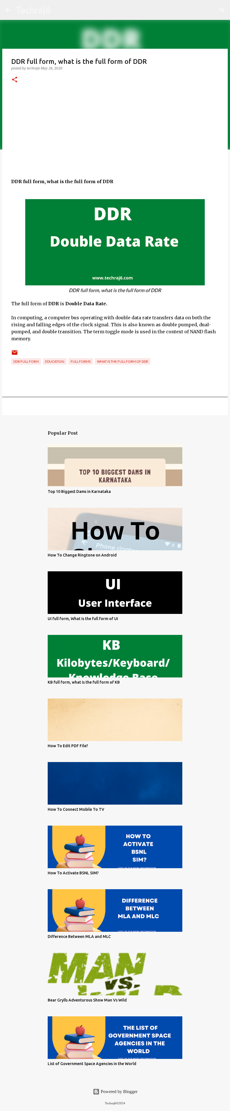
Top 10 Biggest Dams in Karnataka (79, 491)
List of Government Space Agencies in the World (92, 1063)
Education (54, 361)
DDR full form (26, 361)
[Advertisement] (115, 139)
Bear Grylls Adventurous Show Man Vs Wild (87, 1000)
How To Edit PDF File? (68, 746)
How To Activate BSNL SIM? (73, 873)
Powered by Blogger (118, 1091)
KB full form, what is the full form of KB (84, 682)
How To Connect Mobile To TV (76, 809)
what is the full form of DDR (122, 361)
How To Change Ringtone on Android (82, 555)
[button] (14, 80)
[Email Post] (14, 355)
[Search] (222, 10)
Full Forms (81, 361)
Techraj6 (33, 9)
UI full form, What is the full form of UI (83, 618)
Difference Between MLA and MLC (79, 936)
